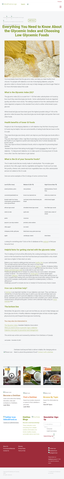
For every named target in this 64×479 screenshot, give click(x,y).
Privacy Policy (21, 448)
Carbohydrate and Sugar (18, 17)
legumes (38, 266)
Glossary (20, 446)
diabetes (15, 275)
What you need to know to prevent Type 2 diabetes (20, 328)
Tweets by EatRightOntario (11, 422)
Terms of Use (21, 450)
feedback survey (52, 459)
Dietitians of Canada (14, 471)
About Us (5, 446)
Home (4, 17)
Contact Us (6, 450)
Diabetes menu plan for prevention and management (21, 330)
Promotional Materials (9, 448)
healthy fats (39, 262)
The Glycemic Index (10, 325)
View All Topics (47, 404)
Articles (9, 17)
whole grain (34, 274)
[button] (32, 4)
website (45, 241)
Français (60, 1)
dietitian (8, 292)
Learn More (6, 405)
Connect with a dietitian (45, 352)
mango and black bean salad (13, 270)
